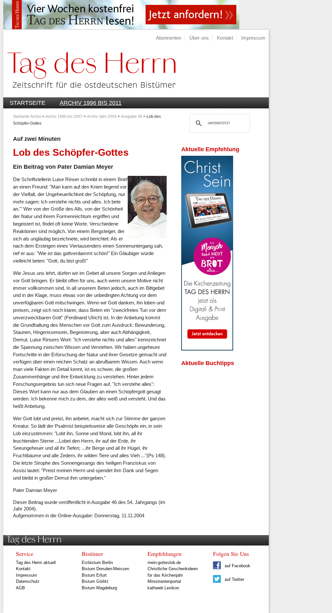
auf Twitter (233, 579)
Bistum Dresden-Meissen (105, 568)
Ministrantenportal (164, 581)
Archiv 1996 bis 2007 (64, 116)
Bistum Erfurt (94, 575)
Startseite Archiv (27, 116)
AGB (20, 587)
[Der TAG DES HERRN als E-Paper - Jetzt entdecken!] (207, 348)
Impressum (253, 38)
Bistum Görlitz (95, 581)
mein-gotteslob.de (164, 562)
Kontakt (225, 38)
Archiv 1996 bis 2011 (91, 103)
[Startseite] (89, 93)
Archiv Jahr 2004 (102, 116)
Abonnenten (168, 38)
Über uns (199, 38)
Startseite (27, 103)
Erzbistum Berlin (97, 562)
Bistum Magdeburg (99, 587)
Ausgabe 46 (131, 116)
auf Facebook (236, 565)
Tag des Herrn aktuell (36, 562)
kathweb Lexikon (163, 587)
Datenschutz (28, 581)
